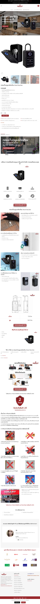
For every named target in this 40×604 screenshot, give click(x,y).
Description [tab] (3, 134)
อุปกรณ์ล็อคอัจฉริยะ (18, 9)
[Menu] (1, 6)
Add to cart (5, 115)
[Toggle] (3, 512)
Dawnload (4, 355)
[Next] (37, 55)
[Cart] (38, 6)
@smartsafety (3, 584)
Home (12, 9)
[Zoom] (2, 73)
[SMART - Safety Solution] (20, 6)
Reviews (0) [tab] (8, 134)
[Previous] (3, 55)
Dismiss (30, 0)
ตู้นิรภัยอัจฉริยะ (26, 9)
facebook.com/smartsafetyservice (6, 585)
